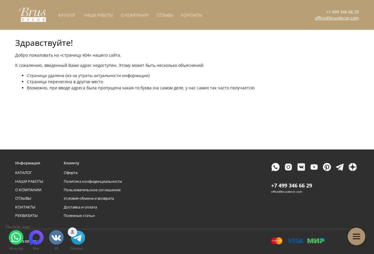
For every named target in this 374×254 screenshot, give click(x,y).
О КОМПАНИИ (134, 15)
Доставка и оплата (80, 207)
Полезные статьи (79, 215)
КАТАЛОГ (67, 15)
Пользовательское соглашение (92, 189)
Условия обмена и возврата (89, 198)
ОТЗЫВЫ (165, 15)
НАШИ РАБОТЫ (98, 15)
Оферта (70, 172)
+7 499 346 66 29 (342, 12)
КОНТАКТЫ (191, 15)
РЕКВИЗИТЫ (26, 215)
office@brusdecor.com (337, 18)
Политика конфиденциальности (93, 181)
